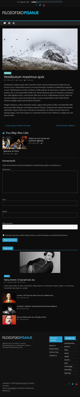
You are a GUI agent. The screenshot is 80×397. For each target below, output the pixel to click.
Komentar (7, 169)
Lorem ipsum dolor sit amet (16, 125)
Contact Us (53, 355)
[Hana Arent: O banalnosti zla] (40, 253)
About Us (52, 345)
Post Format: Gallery (66, 125)
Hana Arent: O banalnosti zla (19, 279)
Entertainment (69, 343)
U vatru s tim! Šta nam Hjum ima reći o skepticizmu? (35, 295)
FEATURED (68, 370)
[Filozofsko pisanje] (4, 23)
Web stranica (7, 223)
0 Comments (29, 80)
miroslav (20, 80)
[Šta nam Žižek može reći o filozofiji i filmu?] (9, 316)
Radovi (7, 276)
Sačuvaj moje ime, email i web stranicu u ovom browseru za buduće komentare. (36, 235)
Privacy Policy (54, 349)
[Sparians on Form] (14, 137)
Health (66, 356)
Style (66, 363)
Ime (4, 199)
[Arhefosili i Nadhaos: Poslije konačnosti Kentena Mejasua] (9, 305)
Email (5, 211)
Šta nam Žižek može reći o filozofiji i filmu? (31, 317)
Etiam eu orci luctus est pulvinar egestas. (39, 139)
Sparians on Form (11, 151)
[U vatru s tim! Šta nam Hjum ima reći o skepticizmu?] (9, 294)
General (67, 347)
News (66, 350)
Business (7, 73)
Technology (68, 366)
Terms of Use (53, 352)
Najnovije (67, 373)
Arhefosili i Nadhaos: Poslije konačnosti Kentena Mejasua (37, 306)
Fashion (67, 360)
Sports (66, 353)
